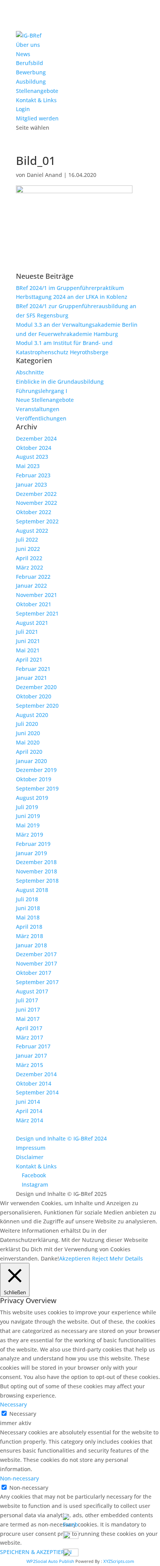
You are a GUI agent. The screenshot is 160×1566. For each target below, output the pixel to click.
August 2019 (32, 797)
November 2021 (36, 595)
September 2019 (37, 788)
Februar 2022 (33, 576)
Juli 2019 (27, 807)
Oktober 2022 (33, 512)
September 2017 (37, 982)
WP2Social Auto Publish (50, 1561)
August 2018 (32, 890)
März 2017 (29, 1037)
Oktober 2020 (33, 696)
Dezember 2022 (36, 493)
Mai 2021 (28, 650)
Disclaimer (29, 1157)
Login (23, 109)
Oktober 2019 (33, 779)
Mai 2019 (28, 825)
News (23, 54)
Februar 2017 (33, 1046)
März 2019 (29, 834)
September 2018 (37, 880)
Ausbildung (31, 81)
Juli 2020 (27, 723)
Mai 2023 (28, 466)
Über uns (28, 44)
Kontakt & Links (36, 100)
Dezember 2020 (36, 687)
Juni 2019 (28, 816)
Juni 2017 (28, 1009)
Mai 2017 (28, 1018)
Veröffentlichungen (41, 418)
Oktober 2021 (33, 604)
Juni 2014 (28, 1101)
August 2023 (32, 456)
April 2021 (29, 659)
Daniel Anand (44, 174)
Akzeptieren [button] (74, 1258)
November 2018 (36, 871)
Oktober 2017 (33, 972)
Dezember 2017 (36, 954)
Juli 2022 (27, 539)
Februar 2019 (33, 843)
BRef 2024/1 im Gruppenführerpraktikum (70, 288)
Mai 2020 (28, 742)
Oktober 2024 (33, 447)
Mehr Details (126, 1258)
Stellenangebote (37, 90)
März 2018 (29, 936)
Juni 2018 (28, 908)
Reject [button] (100, 1258)
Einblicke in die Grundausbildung (60, 381)
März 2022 (29, 567)
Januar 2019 (31, 853)
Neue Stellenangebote (45, 399)
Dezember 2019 (36, 770)
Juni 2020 (28, 733)
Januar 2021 (31, 677)
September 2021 (37, 613)
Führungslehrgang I (41, 391)
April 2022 (29, 558)
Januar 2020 (31, 761)
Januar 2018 (31, 945)
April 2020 (29, 751)
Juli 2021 (27, 631)
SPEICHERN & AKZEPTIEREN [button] (36, 1552)
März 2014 (29, 1120)
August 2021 (32, 622)
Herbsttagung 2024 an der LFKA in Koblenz (71, 296)
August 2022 (32, 530)
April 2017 (29, 1028)
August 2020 (32, 715)
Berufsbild (29, 63)
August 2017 (32, 991)
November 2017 (36, 963)
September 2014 (37, 1092)
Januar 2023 (31, 484)
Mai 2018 (28, 917)
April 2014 (29, 1111)
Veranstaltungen (37, 409)
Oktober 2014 (33, 1083)
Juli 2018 (27, 899)
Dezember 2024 (36, 438)
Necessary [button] (13, 1404)
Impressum (30, 1147)
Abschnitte (30, 372)
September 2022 (37, 521)
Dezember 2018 (36, 862)
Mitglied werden (37, 118)
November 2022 (36, 502)
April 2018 (29, 926)
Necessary (22, 1413)
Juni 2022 (28, 548)
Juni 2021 (28, 641)
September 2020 (37, 705)
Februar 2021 (33, 668)
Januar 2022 (31, 585)
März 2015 (29, 1065)
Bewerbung (31, 72)
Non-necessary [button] (19, 1478)
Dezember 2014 (36, 1074)
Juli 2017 (27, 1000)
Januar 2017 (31, 1055)
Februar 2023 (33, 475)
